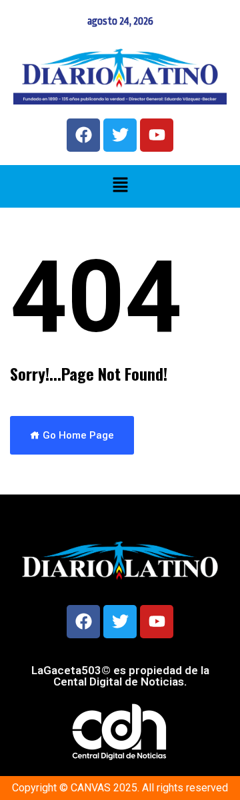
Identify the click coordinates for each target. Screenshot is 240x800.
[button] (120, 186)
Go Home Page (77, 435)
